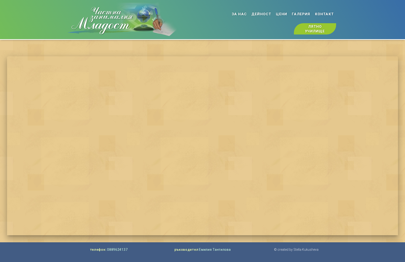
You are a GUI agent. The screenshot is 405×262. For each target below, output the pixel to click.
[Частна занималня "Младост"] (122, 20)
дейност (261, 14)
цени (281, 14)
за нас (239, 14)
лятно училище (315, 28)
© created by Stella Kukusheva (296, 249)
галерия (301, 14)
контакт (324, 14)
